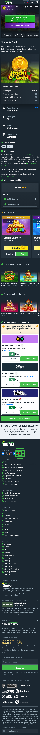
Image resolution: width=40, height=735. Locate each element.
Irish (3, 146)
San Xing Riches (28, 313)
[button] (36, 108)
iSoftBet (29, 155)
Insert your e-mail (9, 660)
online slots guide (7, 176)
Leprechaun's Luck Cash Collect (28, 284)
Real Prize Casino (10, 399)
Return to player (13, 108)
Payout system (12, 134)
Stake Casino (8, 373)
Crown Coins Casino (11, 345)
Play (22, 254)
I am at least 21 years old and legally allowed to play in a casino (21, 673)
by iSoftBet (10, 9)
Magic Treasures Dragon (9, 314)
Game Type (11, 117)
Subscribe (20, 668)
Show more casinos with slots (20, 418)
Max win (10, 125)
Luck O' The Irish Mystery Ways (9, 284)
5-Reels (9, 146)
